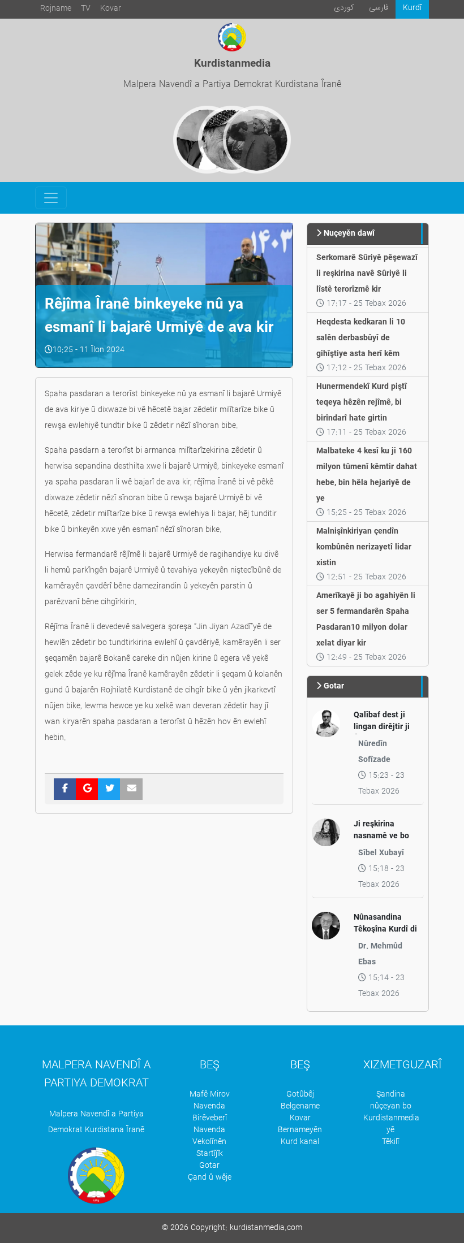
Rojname (55, 9)
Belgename (300, 1106)
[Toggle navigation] (51, 198)
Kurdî (412, 8)
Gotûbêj (300, 1094)
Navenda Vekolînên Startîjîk (209, 1142)
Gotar (209, 1166)
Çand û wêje (209, 1178)
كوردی (344, 7)
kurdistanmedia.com (266, 1228)
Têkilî (390, 1142)
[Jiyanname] (257, 140)
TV (86, 9)
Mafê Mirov (210, 1094)
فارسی (379, 7)
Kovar (110, 9)
